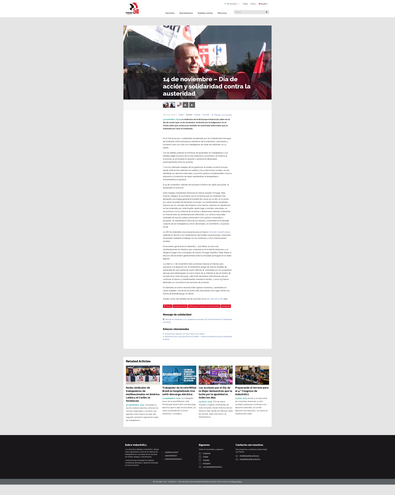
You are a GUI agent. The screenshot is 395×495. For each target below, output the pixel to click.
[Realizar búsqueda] (266, 12)
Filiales (245, 4)
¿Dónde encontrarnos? (173, 459)
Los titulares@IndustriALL (212, 467)
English (181, 115)
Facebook (206, 453)
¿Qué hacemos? (171, 455)
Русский (206, 115)
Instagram (207, 463)
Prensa (253, 4)
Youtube (206, 460)
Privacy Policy (236, 482)
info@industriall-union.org (249, 456)
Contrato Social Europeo (219, 232)
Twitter (205, 457)
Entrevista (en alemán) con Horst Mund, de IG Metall (184, 334)
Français (197, 115)
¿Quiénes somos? (171, 452)
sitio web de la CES (214, 299)
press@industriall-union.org (250, 459)
